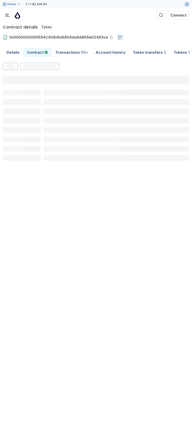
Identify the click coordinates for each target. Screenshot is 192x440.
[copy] (112, 37)
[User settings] (187, 4)
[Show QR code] (120, 37)
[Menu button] (7, 15)
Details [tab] (13, 52)
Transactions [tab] (71, 52)
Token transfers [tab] (149, 52)
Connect (178, 15)
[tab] (37, 52)
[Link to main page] (17, 15)
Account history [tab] (110, 52)
